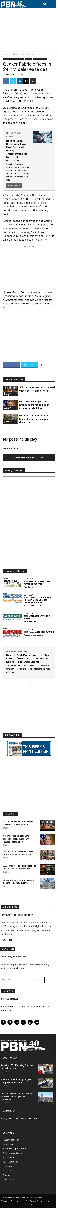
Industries (15, 54)
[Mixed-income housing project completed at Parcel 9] (45, 1083)
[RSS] (23, 1022)
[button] (44, 4)
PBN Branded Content (19, 651)
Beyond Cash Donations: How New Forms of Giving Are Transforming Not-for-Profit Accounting (18, 150)
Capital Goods (28, 54)
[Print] (33, 81)
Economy (28, 59)
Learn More (14, 185)
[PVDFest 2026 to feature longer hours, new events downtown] (10, 419)
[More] (42, 365)
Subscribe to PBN (11, 1139)
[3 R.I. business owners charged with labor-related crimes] (10, 391)
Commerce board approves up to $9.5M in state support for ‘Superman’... (17, 1096)
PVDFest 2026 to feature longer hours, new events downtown (33, 419)
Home (5, 54)
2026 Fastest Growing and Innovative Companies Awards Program (37, 600)
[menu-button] (51, 4)
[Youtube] (36, 1022)
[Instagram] (10, 1022)
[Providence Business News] (13, 4)
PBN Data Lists (10, 1166)
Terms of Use (16, 1201)
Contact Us (8, 1175)
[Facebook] (6, 81)
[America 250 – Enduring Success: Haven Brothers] (45, 1069)
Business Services (7, 422)
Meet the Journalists (12, 1179)
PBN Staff (10, 74)
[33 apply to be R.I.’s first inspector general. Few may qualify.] (47, 883)
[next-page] (9, 430)
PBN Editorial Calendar (13, 1153)
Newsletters (8, 1144)
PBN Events (8, 1170)
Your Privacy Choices (34, 1201)
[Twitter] (13, 81)
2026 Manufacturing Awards (39, 632)
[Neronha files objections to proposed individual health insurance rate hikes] (10, 405)
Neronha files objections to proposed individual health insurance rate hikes (34, 405)
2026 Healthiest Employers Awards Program (37, 582)
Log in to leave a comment (29, 457)
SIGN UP (37, 980)
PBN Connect (9, 1157)
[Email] (26, 81)
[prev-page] (5, 430)
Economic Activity (40, 59)
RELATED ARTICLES (14, 379)
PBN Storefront (10, 1161)
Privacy (4, 1201)
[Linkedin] (20, 81)
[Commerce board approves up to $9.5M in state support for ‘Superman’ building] (45, 1097)
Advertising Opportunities (15, 1148)
